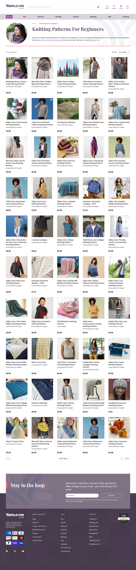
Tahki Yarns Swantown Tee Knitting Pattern (15, 202)
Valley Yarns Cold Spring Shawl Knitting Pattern (93, 162)
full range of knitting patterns (50, 40)
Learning (126, 17)
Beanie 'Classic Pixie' (15, 441)
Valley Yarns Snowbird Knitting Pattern (41, 322)
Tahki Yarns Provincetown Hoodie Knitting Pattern (92, 323)
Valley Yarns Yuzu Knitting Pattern (39, 202)
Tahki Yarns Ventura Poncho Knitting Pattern (118, 162)
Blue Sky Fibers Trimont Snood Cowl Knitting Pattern (42, 443)
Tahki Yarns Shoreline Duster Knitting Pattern (42, 162)
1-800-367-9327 (94, 540)
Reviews (35, 533)
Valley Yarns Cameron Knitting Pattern (117, 442)
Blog (34, 519)
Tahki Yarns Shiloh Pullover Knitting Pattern (93, 282)
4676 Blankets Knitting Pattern (67, 322)
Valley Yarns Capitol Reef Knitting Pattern (119, 123)
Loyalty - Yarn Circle (39, 526)
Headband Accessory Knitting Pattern (117, 404)
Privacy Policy (79, 501)
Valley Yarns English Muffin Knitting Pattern (118, 202)
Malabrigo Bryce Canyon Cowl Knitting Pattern (16, 82)
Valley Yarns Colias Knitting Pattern (116, 363)
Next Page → (64, 458)
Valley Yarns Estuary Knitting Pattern (65, 404)
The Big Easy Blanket (66, 122)
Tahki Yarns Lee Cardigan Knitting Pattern (93, 241)
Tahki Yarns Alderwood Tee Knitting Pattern (92, 442)
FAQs (90, 537)
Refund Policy (93, 526)
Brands (63, 523)
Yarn (24, 17)
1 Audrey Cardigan (39, 240)
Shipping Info (93, 523)
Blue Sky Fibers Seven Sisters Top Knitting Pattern (15, 163)
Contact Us (93, 519)
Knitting (58, 17)
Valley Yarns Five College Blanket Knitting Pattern (16, 404)
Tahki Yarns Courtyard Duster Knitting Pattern (93, 82)
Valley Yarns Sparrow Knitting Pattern (66, 162)
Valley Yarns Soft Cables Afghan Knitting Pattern (16, 322)
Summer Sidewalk (39, 403)
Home (34, 24)
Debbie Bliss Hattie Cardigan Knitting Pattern (91, 364)
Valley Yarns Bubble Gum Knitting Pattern (93, 123)
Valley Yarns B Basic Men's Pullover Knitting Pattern (118, 84)
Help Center (93, 530)
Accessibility (93, 533)
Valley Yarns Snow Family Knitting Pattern (16, 123)
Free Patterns (65, 551)
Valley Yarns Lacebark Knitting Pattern (66, 202)
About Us (36, 523)
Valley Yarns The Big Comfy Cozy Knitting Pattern (117, 242)
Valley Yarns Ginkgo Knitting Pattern (65, 241)
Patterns (41, 17)
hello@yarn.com (94, 544)
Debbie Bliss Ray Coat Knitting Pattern (117, 322)
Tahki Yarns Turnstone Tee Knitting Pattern (66, 363)
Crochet (76, 17)
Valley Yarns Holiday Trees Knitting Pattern (66, 82)
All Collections (66, 548)
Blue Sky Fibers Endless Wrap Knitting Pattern (42, 82)
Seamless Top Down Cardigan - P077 (91, 202)
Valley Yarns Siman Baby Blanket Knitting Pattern (16, 363)
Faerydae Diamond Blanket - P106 (40, 282)
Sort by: (114, 52)
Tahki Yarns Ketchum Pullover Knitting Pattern (42, 123)
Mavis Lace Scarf (39, 362)
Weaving (93, 17)
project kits (96, 40)
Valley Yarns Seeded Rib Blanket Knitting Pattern (67, 282)
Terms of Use (37, 537)
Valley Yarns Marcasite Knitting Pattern (15, 282)
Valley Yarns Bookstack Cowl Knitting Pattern (67, 442)
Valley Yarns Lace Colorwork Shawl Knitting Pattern (115, 283)
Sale (109, 17)
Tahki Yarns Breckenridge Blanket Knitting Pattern (93, 404)
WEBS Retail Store (39, 530)
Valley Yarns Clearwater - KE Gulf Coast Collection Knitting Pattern (16, 242)
